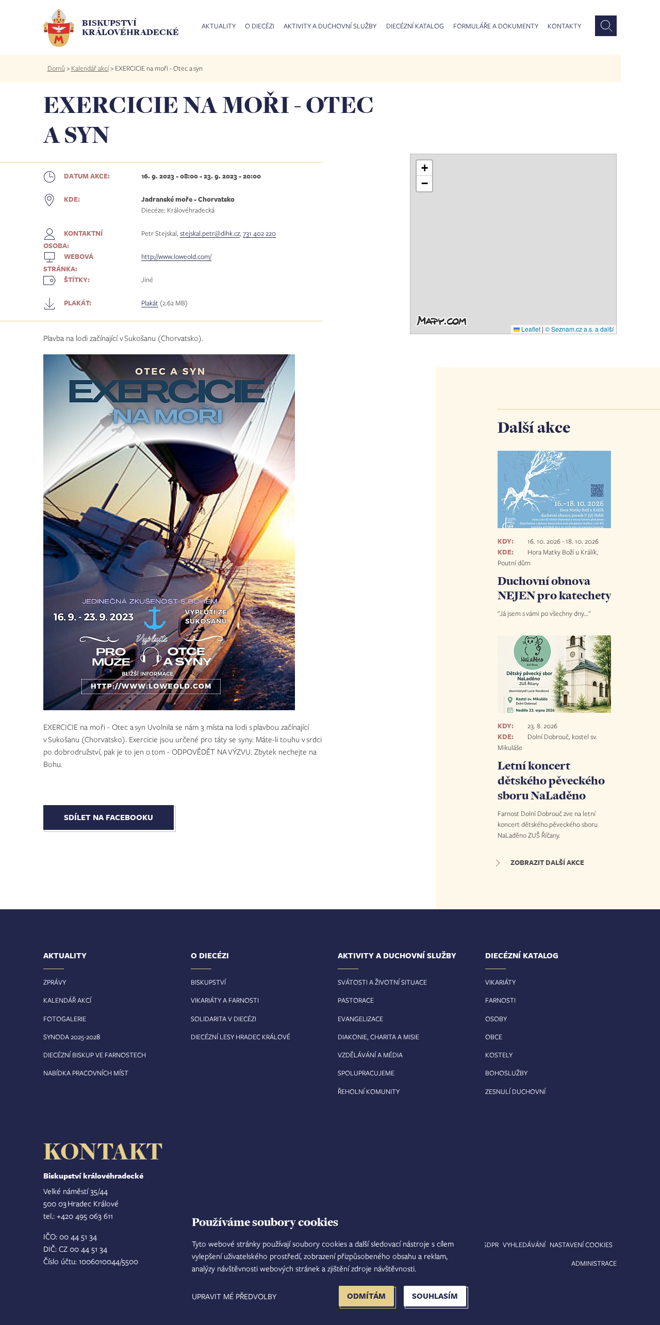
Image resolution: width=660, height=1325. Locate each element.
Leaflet (530, 328)
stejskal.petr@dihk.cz (210, 233)
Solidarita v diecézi (223, 1018)
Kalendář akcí (90, 68)
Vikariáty (500, 982)
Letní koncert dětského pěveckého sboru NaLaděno (551, 780)
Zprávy (54, 982)
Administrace (594, 1263)
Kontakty (564, 26)
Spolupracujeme (366, 1072)
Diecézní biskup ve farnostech (94, 1054)
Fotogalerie (64, 1018)
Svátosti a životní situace (382, 982)
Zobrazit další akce (547, 862)
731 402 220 (259, 233)
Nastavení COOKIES (581, 1244)
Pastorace (356, 1000)
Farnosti (500, 1000)
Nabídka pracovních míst (85, 1072)
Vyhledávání (524, 1244)
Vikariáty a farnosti (225, 1000)
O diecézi (259, 26)
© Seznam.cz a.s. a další (579, 328)
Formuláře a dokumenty (495, 26)
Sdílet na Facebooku (108, 817)
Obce (493, 1036)
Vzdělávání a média (370, 1054)
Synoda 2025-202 (69, 1036)
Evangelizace (360, 1018)
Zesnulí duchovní (515, 1091)
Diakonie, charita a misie (378, 1036)
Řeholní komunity (369, 1091)
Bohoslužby (506, 1072)
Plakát (149, 302)
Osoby (496, 1018)
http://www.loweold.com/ (176, 256)
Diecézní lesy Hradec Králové (240, 1036)
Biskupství (208, 982)
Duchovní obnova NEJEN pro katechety (555, 588)
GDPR (490, 1244)
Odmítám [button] (366, 1295)
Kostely (499, 1054)
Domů (56, 68)
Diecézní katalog (415, 26)
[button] (424, 168)
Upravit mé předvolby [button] (234, 1296)
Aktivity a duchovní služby (330, 26)
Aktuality (219, 26)
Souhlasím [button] (435, 1295)
